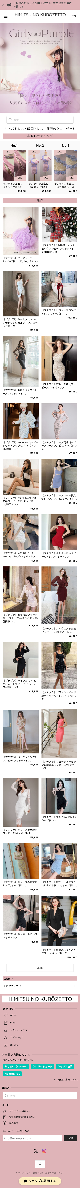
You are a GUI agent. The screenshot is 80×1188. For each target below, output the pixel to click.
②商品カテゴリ (12, 986)
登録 (70, 1138)
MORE (40, 968)
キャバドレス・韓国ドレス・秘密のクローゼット (41, 1173)
